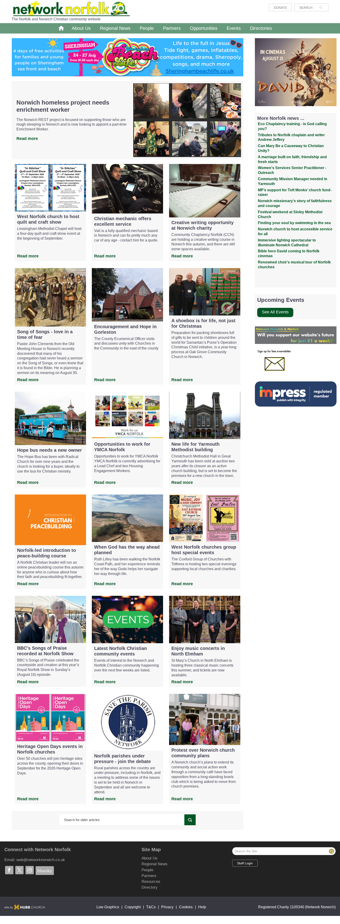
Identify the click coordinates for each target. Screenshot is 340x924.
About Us (81, 28)
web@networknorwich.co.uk (40, 860)
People (147, 28)
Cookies (186, 907)
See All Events (275, 312)
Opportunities (203, 28)
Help (202, 907)
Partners (172, 28)
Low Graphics (107, 907)
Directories (261, 28)
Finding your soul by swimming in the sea (294, 223)
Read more (27, 138)
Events (234, 28)
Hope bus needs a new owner (49, 450)
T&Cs (151, 907)
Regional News (115, 28)
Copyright (133, 907)
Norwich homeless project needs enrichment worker (62, 106)
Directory (143, 887)
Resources (143, 881)
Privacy (167, 907)
